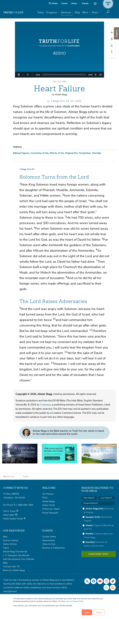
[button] (59, 49)
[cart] (96, 3)
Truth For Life (13, 12)
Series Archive (10, 544)
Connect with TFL (11, 566)
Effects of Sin (57, 153)
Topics (6, 547)
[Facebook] (94, 581)
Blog (77, 12)
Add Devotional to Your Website (18, 559)
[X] (87, 581)
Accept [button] (87, 612)
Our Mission (48, 493)
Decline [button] (99, 612)
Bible (5, 562)
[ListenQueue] (18, 74)
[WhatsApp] (106, 587)
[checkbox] (98, 527)
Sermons (66, 12)
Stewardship (48, 540)
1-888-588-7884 (24, 504)
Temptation (85, 153)
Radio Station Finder (13, 518)
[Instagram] (106, 581)
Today (40, 12)
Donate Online (49, 536)
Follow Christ (48, 505)
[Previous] (23, 74)
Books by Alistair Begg (14, 570)
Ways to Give (48, 544)
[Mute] (95, 74)
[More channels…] (113, 587)
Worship (96, 153)
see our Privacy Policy (74, 601)
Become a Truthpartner (53, 547)
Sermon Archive (10, 540)
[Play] (28, 74)
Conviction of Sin (39, 153)
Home (25, 476)
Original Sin (71, 153)
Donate (85, 3)
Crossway (45, 404)
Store (95, 12)
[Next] (32, 74)
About (74, 3)
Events (64, 3)
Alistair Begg (48, 501)
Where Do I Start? (51, 509)
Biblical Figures (21, 153)
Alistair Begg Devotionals (15, 551)
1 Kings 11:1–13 (60, 101)
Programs (51, 12)
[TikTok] (113, 581)
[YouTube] (100, 581)
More (85, 12)
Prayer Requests (50, 512)
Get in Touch (9, 511)
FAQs (44, 497)
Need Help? (9, 514)
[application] (59, 75)
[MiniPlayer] (100, 74)
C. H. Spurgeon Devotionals (16, 555)
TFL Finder (53, 3)
